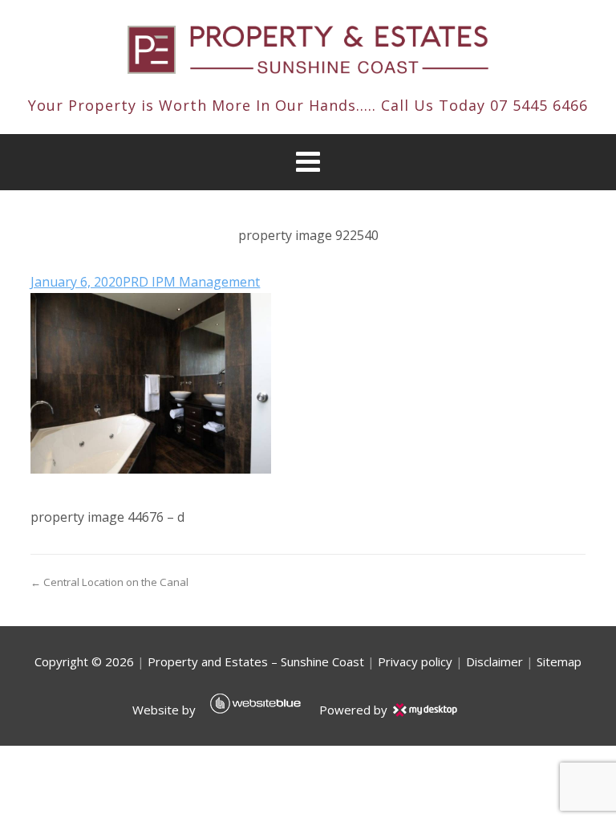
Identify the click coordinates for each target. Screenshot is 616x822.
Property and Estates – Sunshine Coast (256, 661)
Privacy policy (415, 661)
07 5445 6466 (539, 105)
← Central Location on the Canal (109, 582)
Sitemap (559, 661)
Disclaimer (494, 661)
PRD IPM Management (191, 282)
